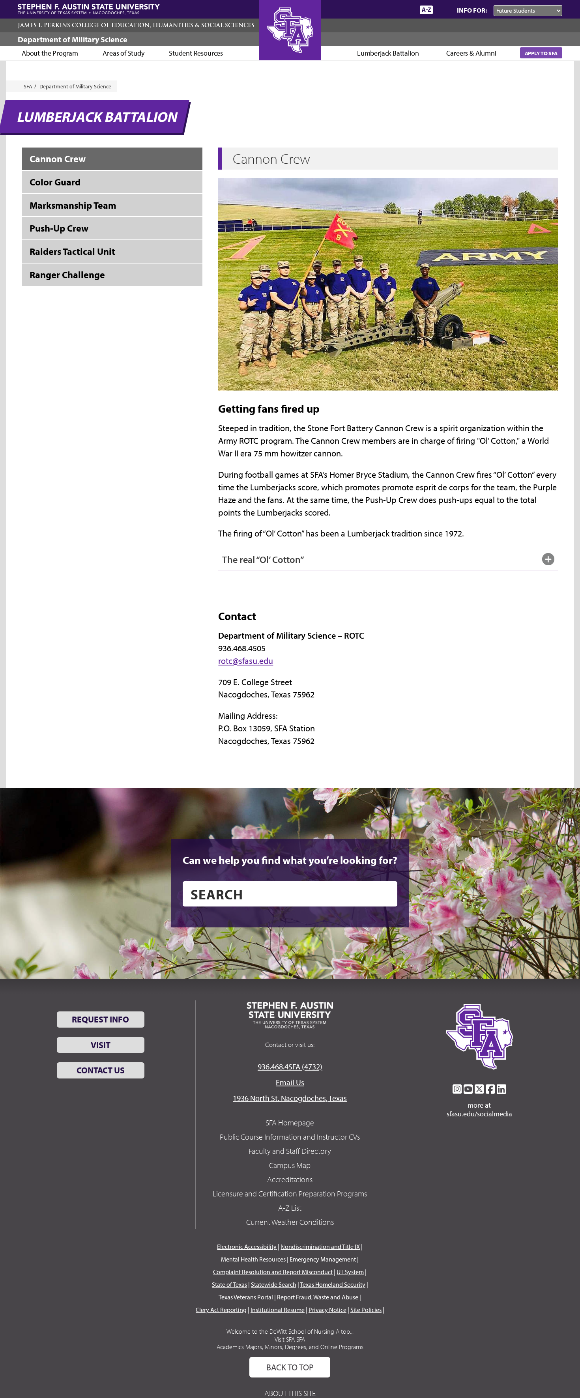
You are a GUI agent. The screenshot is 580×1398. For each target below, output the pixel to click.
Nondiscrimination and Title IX (320, 1246)
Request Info (100, 1019)
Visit (100, 1044)
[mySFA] (404, 10)
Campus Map (290, 1165)
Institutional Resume (278, 1310)
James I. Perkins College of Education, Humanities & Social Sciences (136, 25)
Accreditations (289, 1179)
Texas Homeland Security (332, 1284)
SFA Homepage (290, 1122)
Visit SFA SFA (290, 1339)
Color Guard (55, 182)
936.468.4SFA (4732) (290, 1066)
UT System (350, 1272)
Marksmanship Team (73, 205)
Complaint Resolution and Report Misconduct (273, 1272)
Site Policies (366, 1310)
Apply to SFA (541, 53)
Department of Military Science (72, 39)
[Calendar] (384, 9)
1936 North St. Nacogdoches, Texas (290, 1098)
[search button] (386, 893)
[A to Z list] (426, 9)
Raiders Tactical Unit (72, 251)
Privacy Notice (327, 1310)
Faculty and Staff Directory (290, 1151)
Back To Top (290, 1367)
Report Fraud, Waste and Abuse (317, 1297)
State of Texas (229, 1284)
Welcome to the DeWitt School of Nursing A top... (290, 1331)
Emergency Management (323, 1259)
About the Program (50, 53)
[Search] (443, 10)
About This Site (290, 1393)
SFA (28, 86)
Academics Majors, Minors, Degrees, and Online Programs (290, 1347)
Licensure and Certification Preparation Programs (290, 1193)
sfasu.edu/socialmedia (479, 1114)
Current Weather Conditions (290, 1222)
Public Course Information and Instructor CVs (290, 1137)
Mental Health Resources (253, 1259)
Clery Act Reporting (221, 1310)
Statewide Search (273, 1284)
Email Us (290, 1082)
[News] (368, 9)
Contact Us (101, 1070)
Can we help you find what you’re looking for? (290, 860)
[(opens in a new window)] (457, 1089)
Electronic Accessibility (247, 1246)
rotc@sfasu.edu (245, 660)
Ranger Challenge (67, 274)
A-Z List (289, 1208)
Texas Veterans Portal (246, 1297)
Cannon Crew (58, 158)
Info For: (472, 10)
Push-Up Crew (59, 228)
